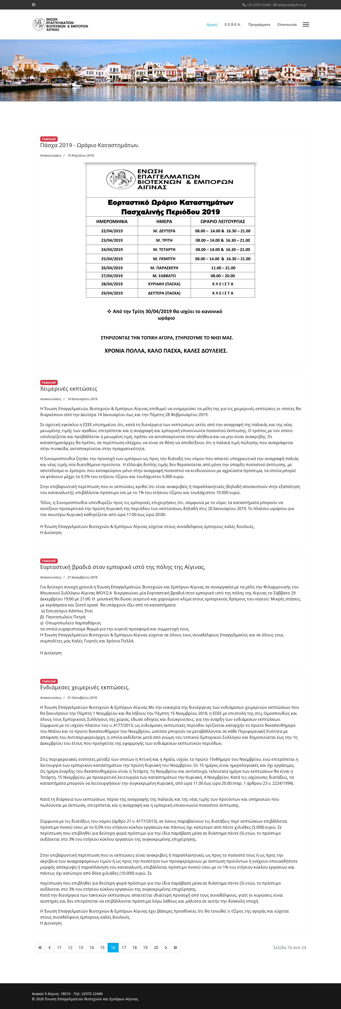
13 (81, 947)
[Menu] (306, 24)
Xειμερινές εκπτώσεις (68, 388)
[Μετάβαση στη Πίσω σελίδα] (49, 947)
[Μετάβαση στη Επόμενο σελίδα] (165, 947)
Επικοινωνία (287, 24)
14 (91, 947)
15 (102, 947)
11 (59, 947)
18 (134, 947)
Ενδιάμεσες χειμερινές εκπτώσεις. (85, 687)
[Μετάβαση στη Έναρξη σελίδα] (40, 947)
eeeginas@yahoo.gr (292, 5)
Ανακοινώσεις (50, 155)
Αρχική (212, 24)
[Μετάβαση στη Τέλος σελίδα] (175, 947)
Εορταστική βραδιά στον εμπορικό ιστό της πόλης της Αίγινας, (122, 566)
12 (70, 947)
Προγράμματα (259, 24)
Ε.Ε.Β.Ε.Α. (233, 24)
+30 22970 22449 (259, 5)
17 (124, 947)
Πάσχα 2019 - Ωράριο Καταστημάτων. (89, 145)
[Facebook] (33, 4)
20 (156, 947)
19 (145, 947)
